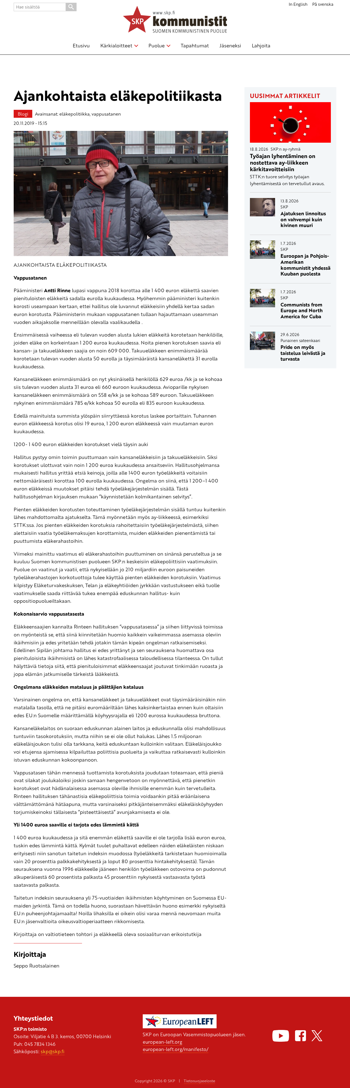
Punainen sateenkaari (300, 340)
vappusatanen (106, 114)
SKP (284, 206)
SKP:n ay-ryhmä (286, 149)
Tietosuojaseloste (199, 1080)
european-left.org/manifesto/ (175, 1049)
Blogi (23, 114)
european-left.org (162, 1041)
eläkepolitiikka (74, 114)
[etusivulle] (175, 20)
